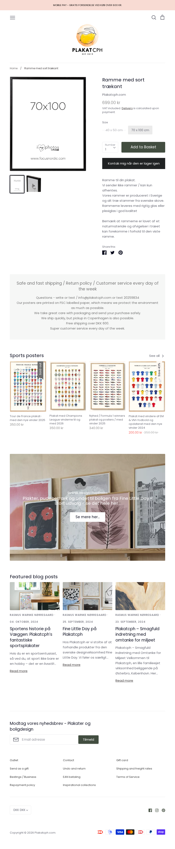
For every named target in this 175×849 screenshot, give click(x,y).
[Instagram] (155, 810)
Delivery (127, 108)
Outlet (14, 760)
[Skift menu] (12, 17)
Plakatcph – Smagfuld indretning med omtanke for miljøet (137, 634)
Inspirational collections (79, 785)
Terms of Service (128, 777)
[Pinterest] (162, 810)
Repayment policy (22, 785)
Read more (19, 671)
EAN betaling (71, 777)
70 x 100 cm (140, 130)
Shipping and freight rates (134, 769)
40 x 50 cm (114, 130)
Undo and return (74, 769)
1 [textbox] (105, 149)
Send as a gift (19, 769)
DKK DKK (19, 810)
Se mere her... (88, 516)
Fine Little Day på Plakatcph (79, 631)
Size (105, 122)
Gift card (122, 760)
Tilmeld (88, 739)
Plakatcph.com (114, 94)
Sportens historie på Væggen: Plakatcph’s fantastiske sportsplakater (31, 637)
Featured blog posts (34, 576)
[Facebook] (148, 810)
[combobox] (110, 147)
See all (154, 355)
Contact (68, 760)
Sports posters (27, 355)
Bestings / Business (23, 777)
